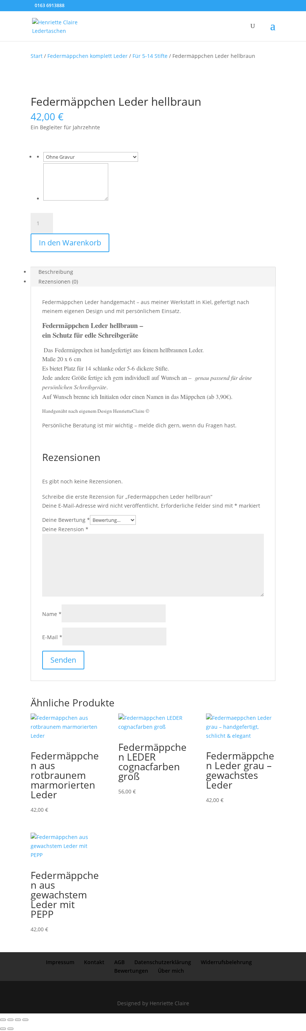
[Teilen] (18, 1020)
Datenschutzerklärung (162, 962)
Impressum (60, 962)
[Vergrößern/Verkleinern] (3, 1020)
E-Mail (52, 637)
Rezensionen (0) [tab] (58, 281)
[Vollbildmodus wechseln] (10, 1020)
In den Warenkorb (70, 243)
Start (37, 55)
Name (52, 613)
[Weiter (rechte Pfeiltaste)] (10, 1029)
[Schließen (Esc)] (25, 1020)
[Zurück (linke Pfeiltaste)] (3, 1029)
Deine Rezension (65, 529)
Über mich (171, 970)
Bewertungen (131, 970)
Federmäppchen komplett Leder (87, 55)
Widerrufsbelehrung (226, 962)
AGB (119, 962)
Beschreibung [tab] (55, 271)
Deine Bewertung (66, 519)
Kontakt (94, 962)
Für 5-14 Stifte (150, 55)
